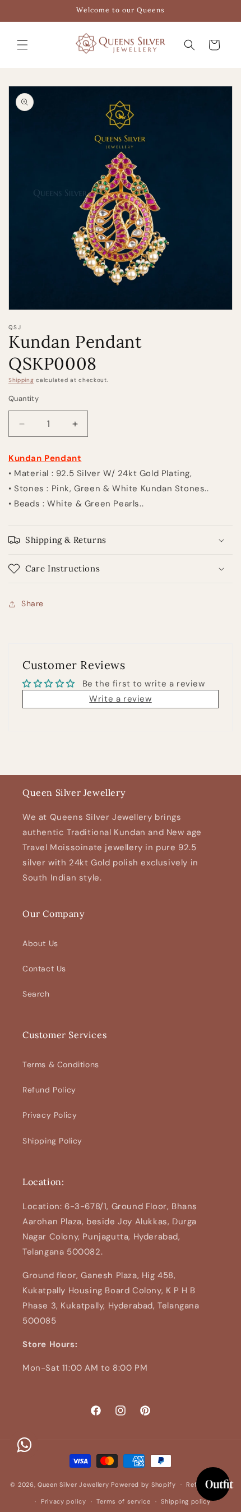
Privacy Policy (49, 1115)
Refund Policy (49, 1090)
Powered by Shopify (143, 1484)
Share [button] (32, 603)
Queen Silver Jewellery (73, 1484)
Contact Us (44, 969)
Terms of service (123, 1501)
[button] (22, 45)
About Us (40, 943)
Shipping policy (186, 1501)
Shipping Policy (52, 1141)
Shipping (21, 380)
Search (36, 994)
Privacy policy (63, 1501)
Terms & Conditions (60, 1064)
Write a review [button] (120, 698)
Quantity (23, 398)
